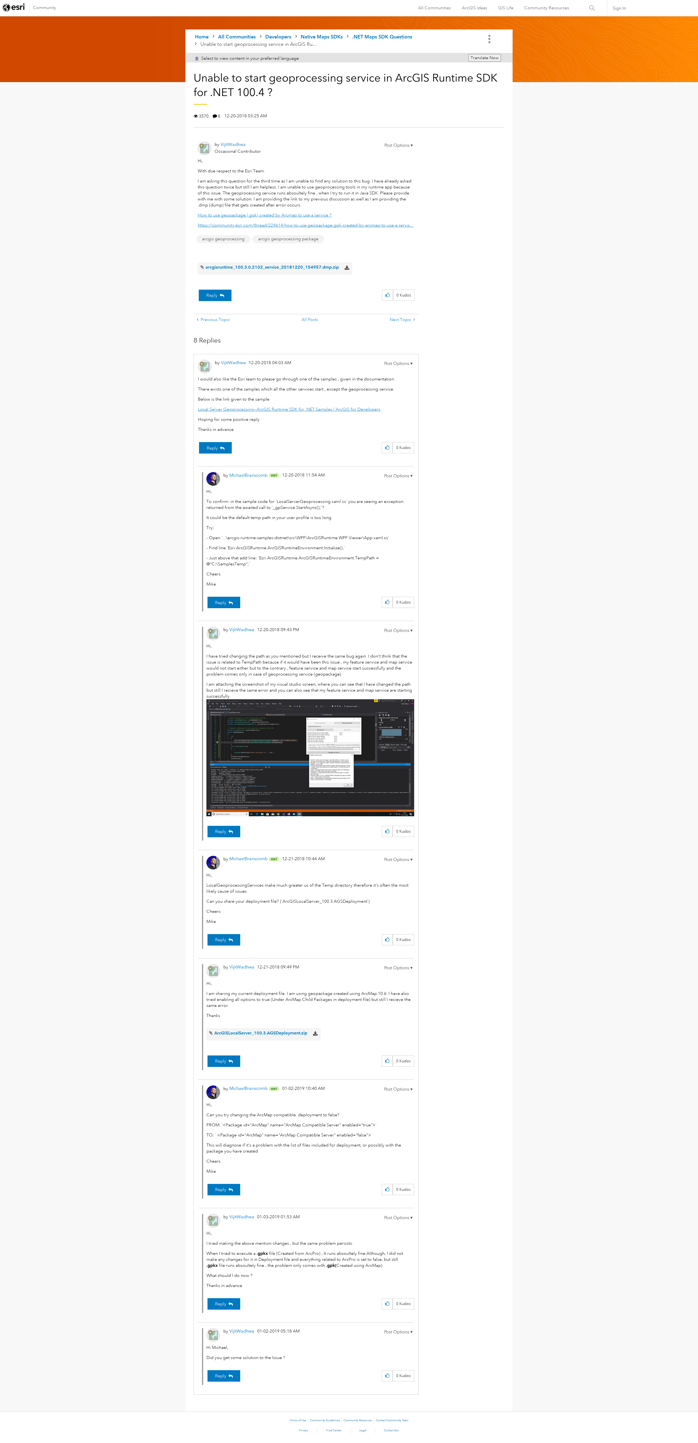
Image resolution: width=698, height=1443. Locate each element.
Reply (212, 295)
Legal (362, 1430)
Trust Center (334, 1430)
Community (44, 7)
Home (202, 37)
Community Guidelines (325, 1420)
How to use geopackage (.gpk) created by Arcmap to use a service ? (265, 215)
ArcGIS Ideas (474, 8)
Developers (278, 37)
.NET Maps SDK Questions (382, 37)
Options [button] (490, 39)
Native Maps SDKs (322, 37)
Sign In (619, 8)
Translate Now (485, 58)
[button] (398, 145)
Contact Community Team (392, 1420)
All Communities (434, 8)
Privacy (303, 1430)
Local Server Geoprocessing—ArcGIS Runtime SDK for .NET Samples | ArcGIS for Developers (289, 409)
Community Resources (546, 8)
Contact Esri (391, 1430)
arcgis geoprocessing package (288, 239)
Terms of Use (298, 1420)
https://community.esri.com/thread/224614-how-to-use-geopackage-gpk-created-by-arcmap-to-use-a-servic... (305, 225)
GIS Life (505, 8)
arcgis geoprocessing (223, 239)
